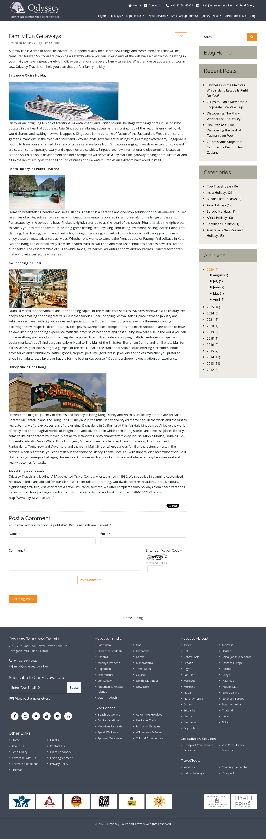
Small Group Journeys (185, 16)
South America (231, 704)
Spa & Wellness (108, 732)
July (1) (218, 281)
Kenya (226, 675)
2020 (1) (212, 326)
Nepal (187, 692)
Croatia (188, 663)
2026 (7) (212, 269)
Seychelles (191, 728)
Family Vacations (109, 720)
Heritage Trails (146, 720)
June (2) (218, 287)
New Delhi (143, 686)
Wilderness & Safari (149, 732)
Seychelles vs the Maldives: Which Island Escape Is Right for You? (227, 90)
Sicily (225, 722)
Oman (188, 704)
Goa (138, 645)
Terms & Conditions (25, 764)
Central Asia (191, 657)
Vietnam (189, 716)
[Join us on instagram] (25, 716)
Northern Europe (233, 698)
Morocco (189, 686)
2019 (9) (212, 332)
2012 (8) (212, 370)
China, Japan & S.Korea (237, 657)
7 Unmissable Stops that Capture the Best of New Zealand (225, 147)
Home (127, 618)
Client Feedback (60, 752)
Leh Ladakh (105, 680)
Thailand (227, 710)
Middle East (230, 686)
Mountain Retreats (110, 726)
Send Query (19, 752)
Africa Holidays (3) (220, 218)
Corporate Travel (236, 16)
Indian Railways (194, 773)
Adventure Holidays (149, 714)
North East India (147, 680)
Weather (189, 767)
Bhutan (226, 651)
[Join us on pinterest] (57, 716)
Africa (187, 645)
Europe (227, 669)
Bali (186, 651)
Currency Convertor (235, 767)
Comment (17, 550)
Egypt (188, 669)
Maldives (190, 680)
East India (104, 645)
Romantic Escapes (148, 726)
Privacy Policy (59, 764)
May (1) (218, 293)
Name (14, 534)
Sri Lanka (189, 710)
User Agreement (61, 758)
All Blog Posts (24, 599)
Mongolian (190, 722)
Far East (189, 675)
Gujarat (141, 675)
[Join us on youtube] (47, 716)
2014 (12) (213, 357)
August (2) (220, 275)
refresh (163, 563)
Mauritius (228, 680)
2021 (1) (212, 319)
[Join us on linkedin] (68, 716)
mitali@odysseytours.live (31, 666)
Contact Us (57, 746)
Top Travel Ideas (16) (222, 186)
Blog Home (218, 52)
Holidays (115, 16)
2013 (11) (213, 363)
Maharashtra (144, 663)
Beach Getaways (109, 714)
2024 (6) (212, 313)
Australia (227, 645)
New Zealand (230, 692)
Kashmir (103, 657)
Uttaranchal (105, 675)
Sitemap (17, 770)
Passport (228, 773)
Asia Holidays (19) (219, 205)
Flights (102, 16)
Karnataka (142, 651)
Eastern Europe (232, 663)
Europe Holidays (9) (221, 211)
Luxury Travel (210, 16)
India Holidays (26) (220, 192)
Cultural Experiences (149, 738)
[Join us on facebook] (14, 716)
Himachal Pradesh (110, 651)
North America (193, 698)
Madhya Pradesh (109, 663)
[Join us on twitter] (36, 716)
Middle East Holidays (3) (224, 199)
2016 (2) (212, 344)
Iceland (226, 716)
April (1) (218, 299)
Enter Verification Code (164, 550)
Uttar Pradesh (107, 697)
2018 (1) (212, 338)
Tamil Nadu (143, 669)
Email (105, 534)
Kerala (140, 657)
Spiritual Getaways (110, 738)
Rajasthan (104, 669)
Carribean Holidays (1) (223, 224)
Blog (253, 16)
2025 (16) (213, 307)
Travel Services (156, 16)
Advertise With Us (24, 758)
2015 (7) (212, 351)
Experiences (134, 16)
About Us (18, 746)
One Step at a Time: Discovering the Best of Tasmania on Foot (224, 130)
